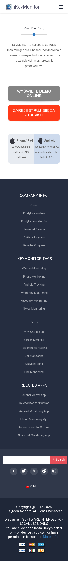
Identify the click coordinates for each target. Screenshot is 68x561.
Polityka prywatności (34, 221)
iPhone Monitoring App (34, 419)
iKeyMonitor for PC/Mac (34, 403)
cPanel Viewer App (34, 395)
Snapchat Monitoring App (34, 435)
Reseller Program (34, 245)
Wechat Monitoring (34, 268)
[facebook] (13, 471)
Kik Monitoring (34, 364)
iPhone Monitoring (34, 276)
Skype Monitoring (34, 308)
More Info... (51, 537)
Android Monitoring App (34, 411)
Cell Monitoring (34, 356)
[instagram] (54, 471)
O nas (34, 205)
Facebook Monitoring (34, 300)
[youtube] (34, 471)
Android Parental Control (34, 427)
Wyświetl (34, 93)
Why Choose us (34, 332)
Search (60, 459)
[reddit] (44, 471)
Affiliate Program (34, 237)
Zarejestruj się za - (34, 112)
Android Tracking (34, 284)
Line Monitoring (34, 372)
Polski (34, 486)
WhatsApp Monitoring (34, 292)
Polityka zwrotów (34, 213)
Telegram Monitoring (34, 347)
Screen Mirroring (34, 339)
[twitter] (24, 471)
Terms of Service (34, 229)
